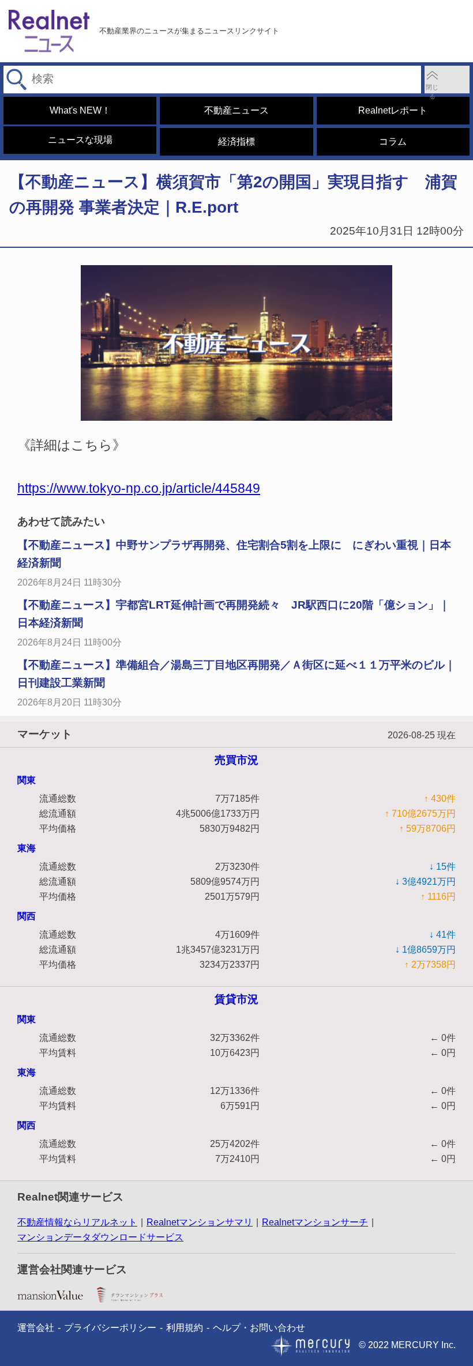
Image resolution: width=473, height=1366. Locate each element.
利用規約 (184, 1328)
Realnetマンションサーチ (315, 1222)
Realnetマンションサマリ (200, 1222)
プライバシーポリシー (110, 1328)
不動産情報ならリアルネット (77, 1222)
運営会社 (35, 1328)
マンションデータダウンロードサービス (100, 1237)
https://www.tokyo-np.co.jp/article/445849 (138, 488)
